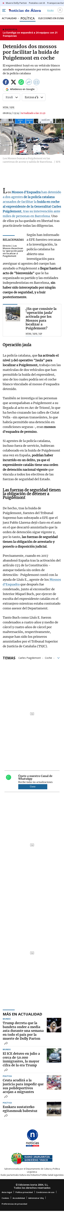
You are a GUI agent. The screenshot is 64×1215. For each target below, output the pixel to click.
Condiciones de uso (45, 1192)
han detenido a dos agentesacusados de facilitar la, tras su (32, 201)
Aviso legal (7, 1192)
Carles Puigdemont (29, 657)
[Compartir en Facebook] (6, 82)
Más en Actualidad (22, 1013)
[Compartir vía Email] (36, 82)
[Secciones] (4, 10)
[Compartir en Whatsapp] (21, 82)
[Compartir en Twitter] (13, 82)
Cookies (5, 1198)
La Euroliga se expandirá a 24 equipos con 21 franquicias (30, 34)
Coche (48, 657)
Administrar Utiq (36, 1198)
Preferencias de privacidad (14, 1204)
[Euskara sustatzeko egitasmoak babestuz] (54, 1109)
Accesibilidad (19, 1198)
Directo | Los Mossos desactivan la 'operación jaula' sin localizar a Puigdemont (13, 250)
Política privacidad (24, 1192)
